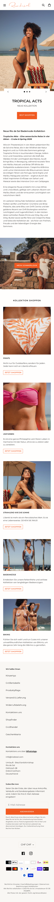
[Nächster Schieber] (46, 91)
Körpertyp (11, 675)
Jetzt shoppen (13, 589)
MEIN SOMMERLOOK (27, 265)
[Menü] (5, 5)
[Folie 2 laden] (27, 92)
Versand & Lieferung (16, 697)
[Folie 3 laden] (29, 92)
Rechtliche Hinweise (12, 884)
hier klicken (15, 828)
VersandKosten (41, 893)
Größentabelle (13, 683)
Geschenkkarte (13, 734)
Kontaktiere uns (14, 712)
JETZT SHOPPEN (13, 372)
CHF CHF (26, 844)
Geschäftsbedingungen (29, 884)
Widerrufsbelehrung (16, 705)
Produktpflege (13, 690)
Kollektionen (33, 886)
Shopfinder (11, 719)
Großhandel (12, 727)
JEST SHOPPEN (27, 115)
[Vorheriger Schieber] (8, 91)
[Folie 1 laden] (24, 92)
